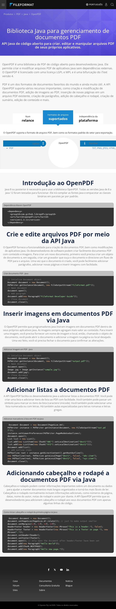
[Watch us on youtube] (61, 570)
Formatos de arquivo (58, 117)
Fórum (16, 585)
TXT (94, 148)
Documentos (45, 581)
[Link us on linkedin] (68, 570)
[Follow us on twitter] (55, 570)
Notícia (69, 581)
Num (28, 119)
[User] (106, 4)
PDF (11, 148)
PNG (99, 148)
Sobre (42, 590)
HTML (112, 148)
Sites (15, 590)
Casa (15, 581)
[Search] (112, 4)
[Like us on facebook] (49, 570)
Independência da (88, 119)
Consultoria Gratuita (49, 585)
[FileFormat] (29, 4)
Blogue (69, 585)
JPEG (105, 148)
